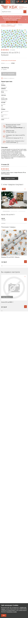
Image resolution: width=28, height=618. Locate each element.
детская (3, 102)
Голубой (3, 109)
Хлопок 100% (4, 98)
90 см (2, 92)
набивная (3, 88)
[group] (14, 204)
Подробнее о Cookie (11, 611)
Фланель (3, 85)
